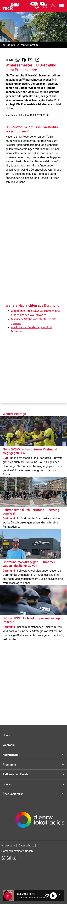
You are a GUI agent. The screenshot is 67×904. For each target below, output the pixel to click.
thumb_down (47, 896)
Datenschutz (26, 845)
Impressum (8, 845)
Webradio (9, 745)
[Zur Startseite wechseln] (11, 6)
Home (6, 735)
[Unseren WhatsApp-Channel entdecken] (3, 858)
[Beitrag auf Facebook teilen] (24, 60)
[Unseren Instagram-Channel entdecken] (14, 858)
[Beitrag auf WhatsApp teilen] (17, 60)
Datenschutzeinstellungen (17, 851)
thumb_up (59, 896)
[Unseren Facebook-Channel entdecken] (9, 858)
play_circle (53, 896)
